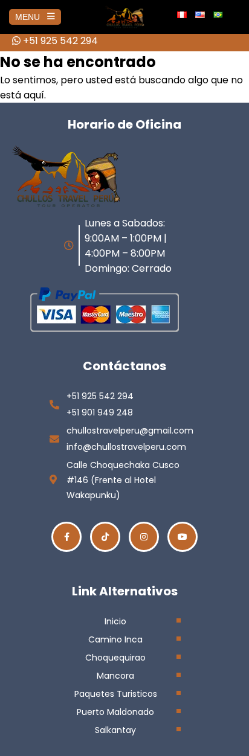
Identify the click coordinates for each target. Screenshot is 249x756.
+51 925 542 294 (59, 41)
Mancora (115, 676)
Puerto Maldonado (115, 712)
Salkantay (115, 730)
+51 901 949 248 (99, 412)
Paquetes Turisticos (115, 694)
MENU (27, 17)
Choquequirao (115, 658)
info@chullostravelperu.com (126, 447)
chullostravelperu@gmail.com (129, 430)
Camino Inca (115, 639)
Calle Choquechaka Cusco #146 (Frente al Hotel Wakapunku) (122, 480)
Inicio (115, 621)
